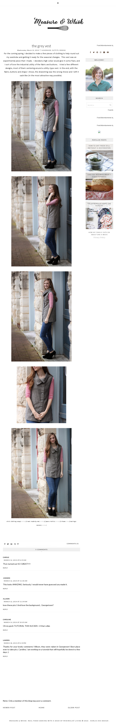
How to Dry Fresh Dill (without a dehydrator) (99, 147)
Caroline (7, 619)
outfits (55, 50)
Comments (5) (73, 543)
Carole (6, 557)
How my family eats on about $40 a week (99, 233)
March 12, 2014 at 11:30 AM (15, 581)
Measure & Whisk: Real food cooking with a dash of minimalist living (45, 721)
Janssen (6, 578)
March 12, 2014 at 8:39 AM (15, 560)
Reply (5, 568)
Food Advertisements (104, 45)
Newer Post (9, 707)
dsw (67, 521)
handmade (46, 50)
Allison (6, 599)
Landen (6, 640)
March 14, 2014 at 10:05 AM (15, 622)
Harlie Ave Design (99, 721)
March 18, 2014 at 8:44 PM (15, 643)
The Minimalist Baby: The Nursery (99, 204)
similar (23, 521)
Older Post (74, 707)
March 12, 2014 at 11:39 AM (15, 601)
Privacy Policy (99, 237)
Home (42, 707)
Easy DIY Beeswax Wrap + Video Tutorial (99, 176)
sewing (62, 50)
